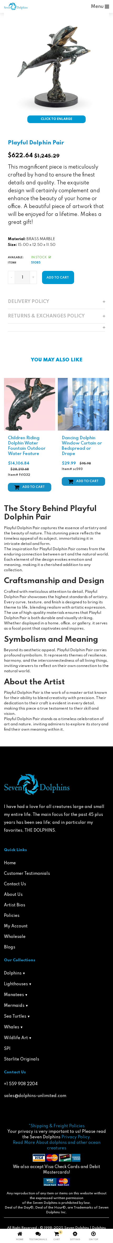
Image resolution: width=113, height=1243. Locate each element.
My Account (16, 926)
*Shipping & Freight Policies (57, 1126)
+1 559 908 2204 (21, 1084)
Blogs (9, 947)
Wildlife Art (16, 1038)
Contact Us (15, 884)
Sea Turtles (15, 1016)
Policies (11, 916)
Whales (11, 1027)
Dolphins (13, 973)
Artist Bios (14, 905)
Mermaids (14, 1006)
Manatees (14, 995)
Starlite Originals (21, 1059)
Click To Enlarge (56, 119)
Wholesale (14, 937)
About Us (13, 895)
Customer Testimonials (27, 874)
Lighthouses (16, 984)
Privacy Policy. (76, 1137)
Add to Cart (33, 487)
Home (10, 863)
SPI (7, 1049)
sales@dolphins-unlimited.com (35, 1096)
